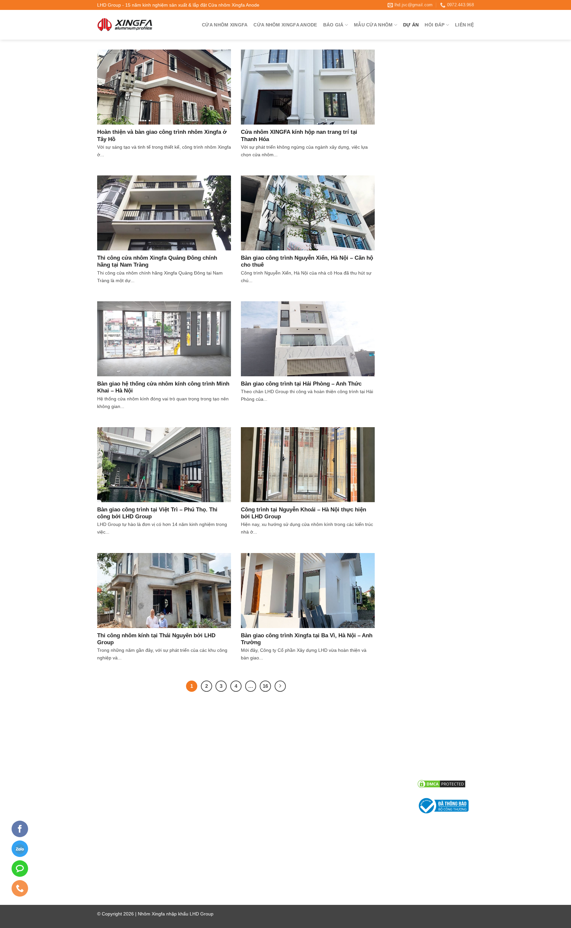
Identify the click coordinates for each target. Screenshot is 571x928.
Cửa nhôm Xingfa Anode (285, 24)
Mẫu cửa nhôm (373, 24)
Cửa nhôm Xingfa (224, 24)
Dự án (411, 24)
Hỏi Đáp (434, 24)
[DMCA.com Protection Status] (441, 784)
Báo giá (333, 24)
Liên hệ (464, 24)
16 (265, 686)
